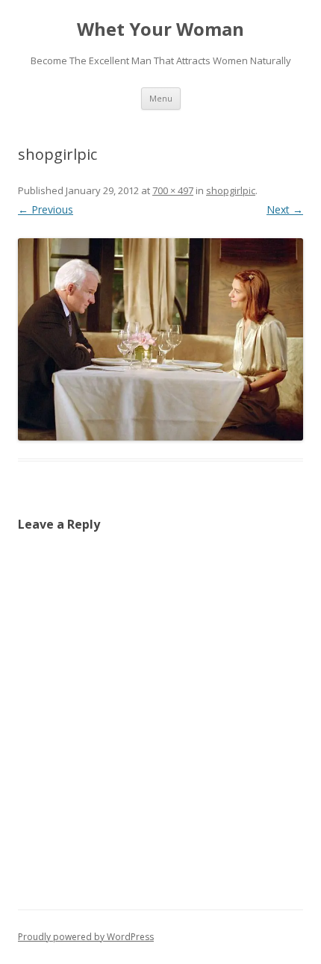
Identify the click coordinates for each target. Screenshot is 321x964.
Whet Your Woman (160, 29)
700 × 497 (172, 190)
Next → (285, 209)
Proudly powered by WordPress (86, 936)
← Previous (45, 209)
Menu (160, 98)
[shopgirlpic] (160, 339)
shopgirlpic (230, 190)
